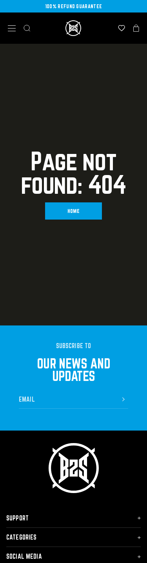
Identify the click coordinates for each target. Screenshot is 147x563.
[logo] (73, 28)
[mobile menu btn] (12, 28)
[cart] (136, 28)
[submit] (123, 399)
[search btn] (27, 28)
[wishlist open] (121, 28)
